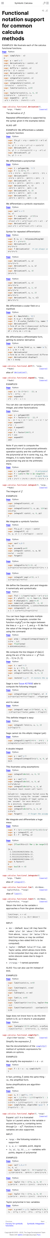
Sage (4, 52)
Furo (38, 1235)
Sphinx (20, 1235)
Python (11, 52)
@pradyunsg (31, 1235)
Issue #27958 (25, 683)
